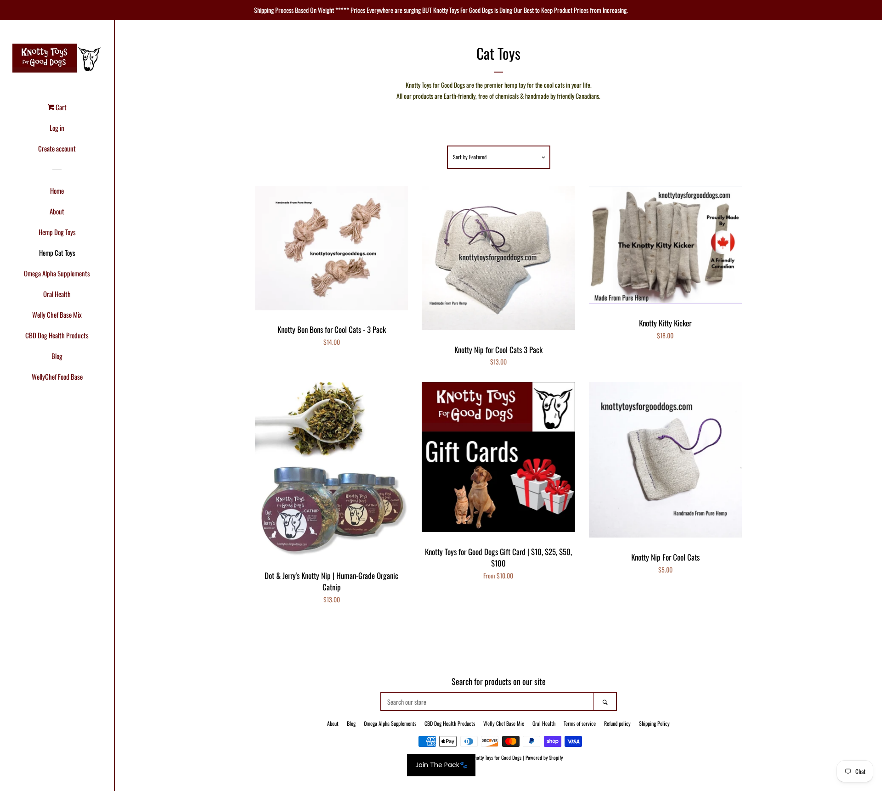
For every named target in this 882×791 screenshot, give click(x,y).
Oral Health (57, 294)
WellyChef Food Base (57, 376)
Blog (56, 356)
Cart (60, 107)
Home (57, 190)
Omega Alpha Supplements (57, 273)
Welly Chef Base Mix (57, 314)
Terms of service (580, 723)
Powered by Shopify (544, 757)
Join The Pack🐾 (441, 764)
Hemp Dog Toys (57, 232)
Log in (57, 128)
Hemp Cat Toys (57, 252)
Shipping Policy (654, 723)
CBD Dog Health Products (57, 335)
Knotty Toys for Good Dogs (496, 757)
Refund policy (617, 723)
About (57, 211)
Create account (57, 148)
